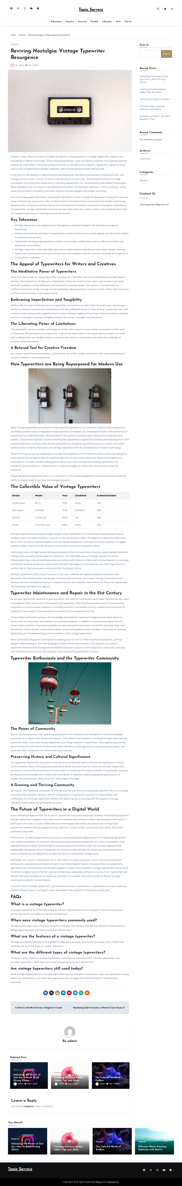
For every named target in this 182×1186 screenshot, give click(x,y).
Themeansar (112, 1182)
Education (56, 22)
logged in (28, 1106)
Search (144, 45)
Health (94, 22)
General (82, 22)
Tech (118, 22)
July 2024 (145, 159)
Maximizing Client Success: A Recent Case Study (98, 1007)
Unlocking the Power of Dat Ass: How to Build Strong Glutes (26, 1078)
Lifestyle (107, 22)
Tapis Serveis (91, 10)
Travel (127, 22)
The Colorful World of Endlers (155, 99)
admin (21, 65)
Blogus (99, 1182)
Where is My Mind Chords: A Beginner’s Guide (39, 1007)
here (43, 890)
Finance (70, 22)
